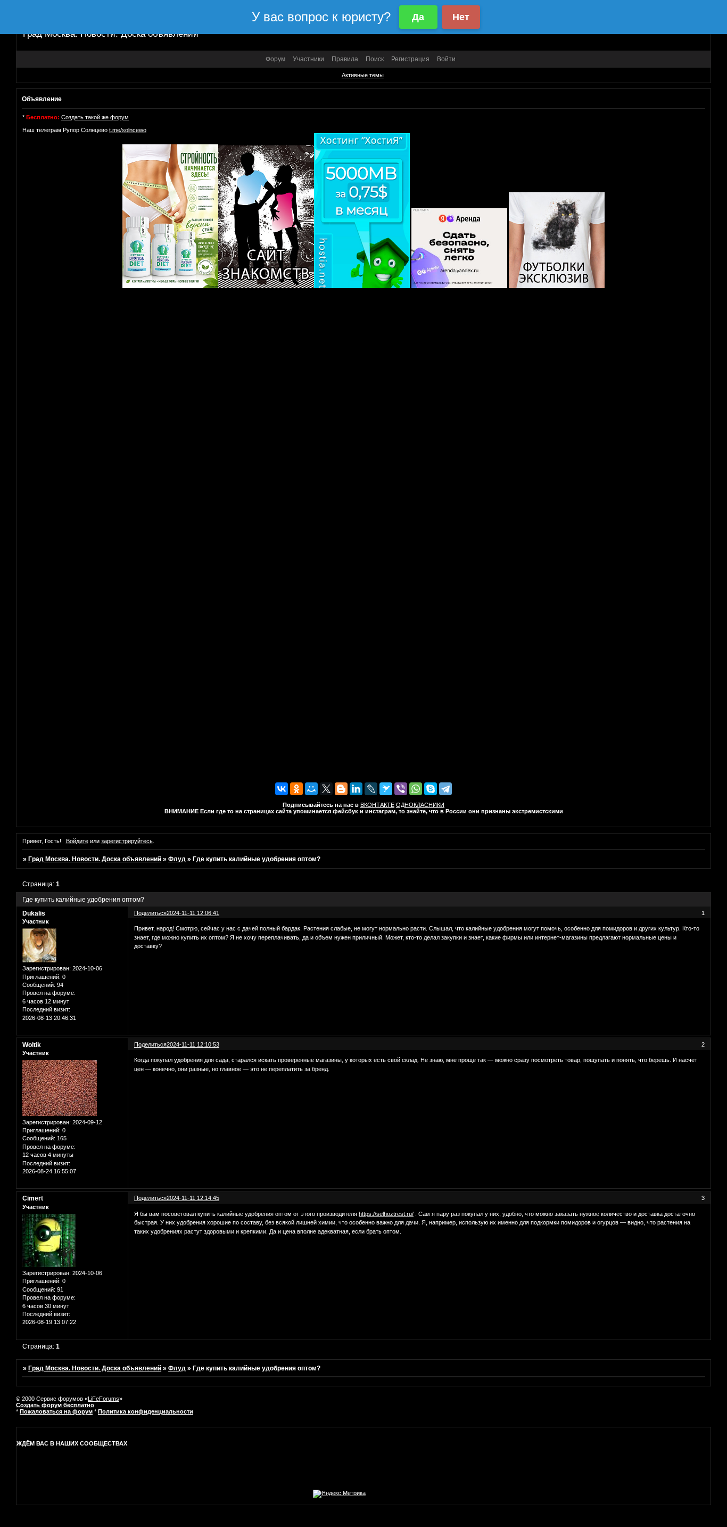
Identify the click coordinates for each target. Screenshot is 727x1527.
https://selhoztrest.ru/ (386, 1214)
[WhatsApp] (415, 788)
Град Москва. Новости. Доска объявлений (94, 859)
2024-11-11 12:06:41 (193, 913)
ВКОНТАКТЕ (377, 805)
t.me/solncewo (127, 130)
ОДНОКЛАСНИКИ (420, 805)
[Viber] (400, 788)
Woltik (31, 1045)
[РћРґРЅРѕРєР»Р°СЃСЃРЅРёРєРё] (296, 788)
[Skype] (430, 788)
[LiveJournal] (371, 788)
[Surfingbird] (385, 788)
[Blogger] (341, 788)
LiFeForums (103, 1398)
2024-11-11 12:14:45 (193, 1198)
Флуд (177, 859)
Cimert (32, 1198)
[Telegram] (445, 788)
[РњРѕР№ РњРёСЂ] (311, 788)
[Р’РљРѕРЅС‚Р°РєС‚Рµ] (281, 788)
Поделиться (150, 913)
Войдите (77, 841)
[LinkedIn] (356, 788)
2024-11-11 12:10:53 (193, 1044)
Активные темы (363, 75)
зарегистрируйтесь (127, 841)
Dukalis (33, 913)
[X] (326, 788)
